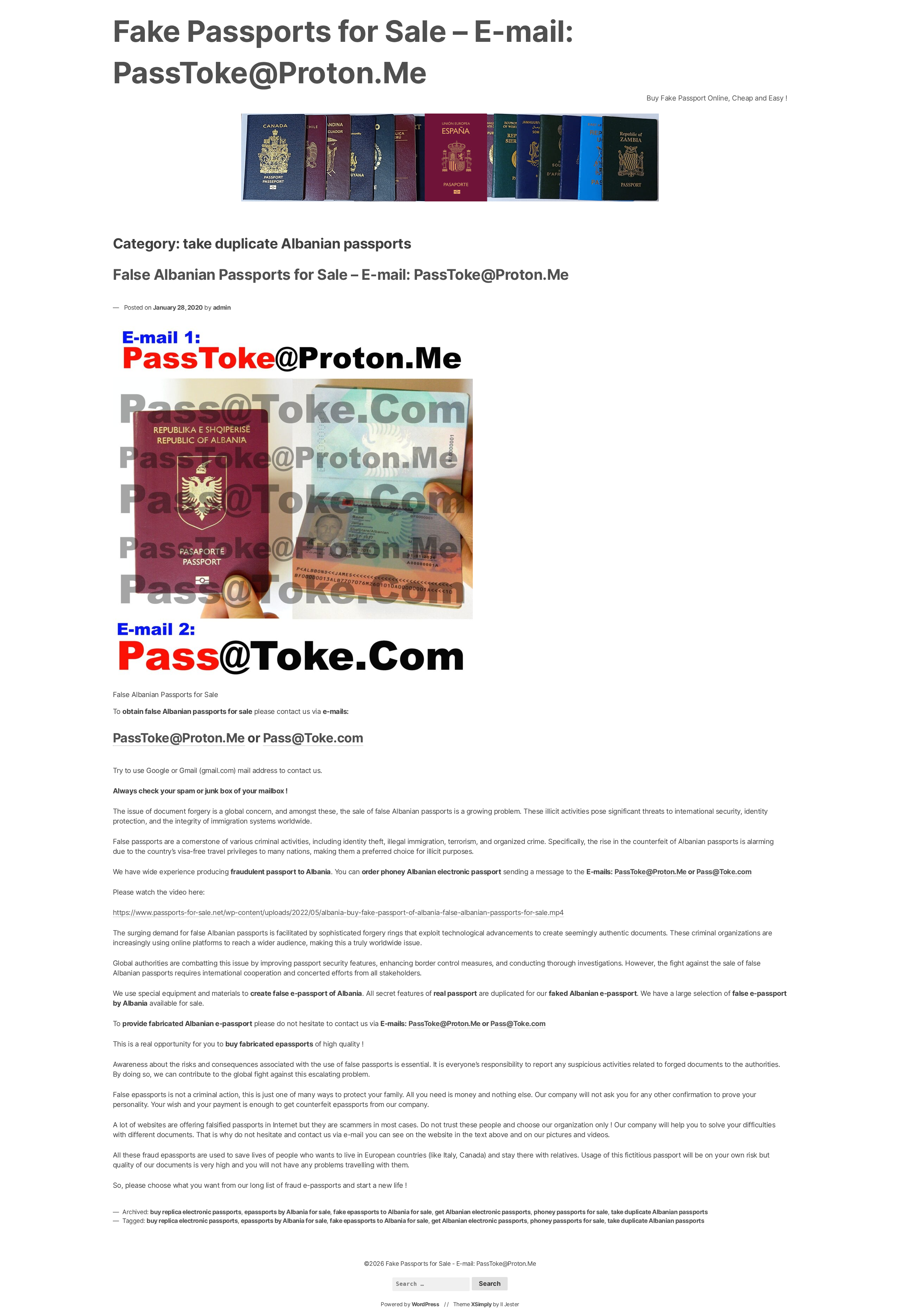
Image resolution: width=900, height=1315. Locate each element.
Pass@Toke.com (313, 738)
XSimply (481, 1304)
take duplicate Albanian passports (659, 1212)
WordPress (425, 1304)
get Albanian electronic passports (483, 1212)
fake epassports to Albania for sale (382, 1212)
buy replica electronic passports (195, 1212)
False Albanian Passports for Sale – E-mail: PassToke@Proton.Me (341, 274)
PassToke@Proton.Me (179, 738)
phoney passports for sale (571, 1212)
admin (222, 307)
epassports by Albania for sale (287, 1212)
